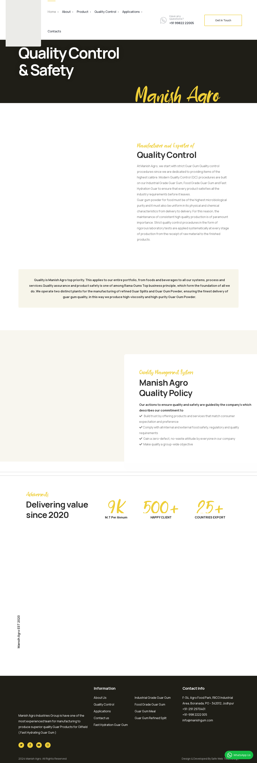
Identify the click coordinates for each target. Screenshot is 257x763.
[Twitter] (21, 745)
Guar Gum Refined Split (151, 718)
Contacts (54, 31)
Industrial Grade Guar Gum (153, 698)
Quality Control (105, 12)
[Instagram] (48, 745)
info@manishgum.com (197, 720)
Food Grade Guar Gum (150, 704)
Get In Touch (223, 20)
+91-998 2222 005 (194, 715)
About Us (100, 698)
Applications (131, 12)
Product (82, 12)
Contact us (101, 718)
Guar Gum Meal (145, 711)
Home (52, 12)
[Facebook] (30, 745)
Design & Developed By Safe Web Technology (210, 758)
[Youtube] (39, 745)
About (66, 12)
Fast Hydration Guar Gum (111, 725)
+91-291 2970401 (193, 709)
